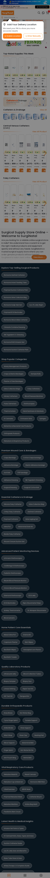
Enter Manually (34, 36)
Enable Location (13, 36)
